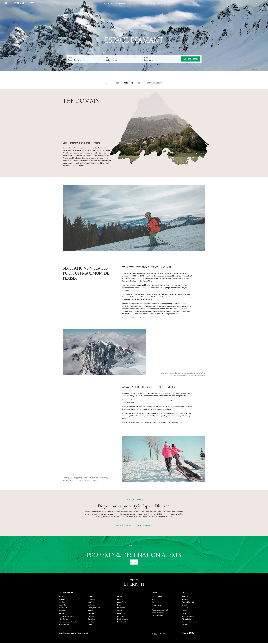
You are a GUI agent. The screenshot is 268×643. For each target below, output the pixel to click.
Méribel (61, 613)
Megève (62, 611)
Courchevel (63, 608)
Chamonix (62, 599)
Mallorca (120, 599)
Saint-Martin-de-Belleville (68, 622)
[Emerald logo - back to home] (19, 3)
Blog (153, 599)
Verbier (119, 596)
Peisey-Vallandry (94, 608)
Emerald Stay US (188, 602)
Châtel (90, 596)
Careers (184, 611)
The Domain (128, 83)
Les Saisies (186, 297)
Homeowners (132, 3)
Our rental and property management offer (134, 525)
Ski (139, 83)
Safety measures (188, 616)
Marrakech (121, 608)
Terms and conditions (189, 622)
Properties (107, 3)
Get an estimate (157, 616)
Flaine (90, 625)
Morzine (61, 596)
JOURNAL (143, 3)
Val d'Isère (91, 613)
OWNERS (156, 606)
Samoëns (91, 619)
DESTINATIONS (67, 592)
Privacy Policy (186, 619)
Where (70, 57)
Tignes (90, 611)
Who (107, 57)
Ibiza (119, 605)
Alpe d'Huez (63, 605)
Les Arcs (91, 602)
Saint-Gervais (63, 619)
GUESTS (156, 592)
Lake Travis (121, 613)
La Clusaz (91, 616)
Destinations (119, 3)
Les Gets (62, 602)
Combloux (91, 599)
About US (161, 3)
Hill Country (121, 616)
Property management (160, 610)
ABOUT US (187, 592)
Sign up (134, 562)
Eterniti (184, 605)
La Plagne (91, 605)
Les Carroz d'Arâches (66, 616)
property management (153, 83)
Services (152, 3)
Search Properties (190, 59)
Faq (153, 602)
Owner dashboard (158, 613)
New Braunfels (122, 622)
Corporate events (158, 596)
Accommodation (113, 83)
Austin (119, 611)
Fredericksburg (122, 619)
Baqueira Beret (64, 625)
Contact (184, 613)
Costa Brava (121, 602)
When (146, 57)
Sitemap (185, 625)
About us (185, 596)
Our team (185, 608)
